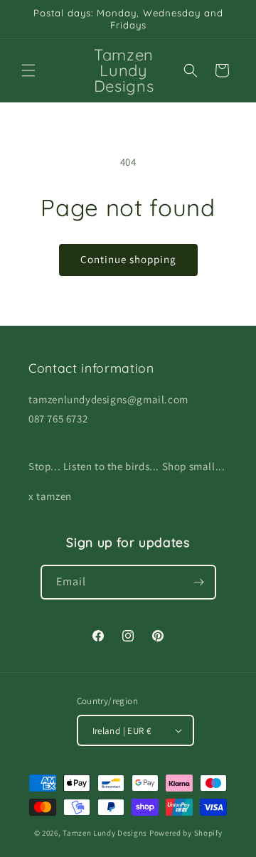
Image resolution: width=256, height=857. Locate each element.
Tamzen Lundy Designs (105, 833)
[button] (28, 70)
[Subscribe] (199, 582)
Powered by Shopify (186, 833)
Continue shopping (128, 259)
